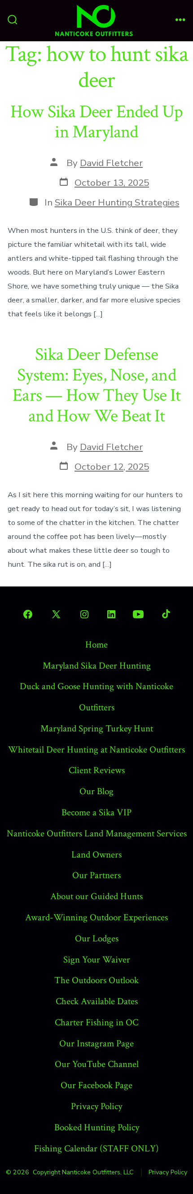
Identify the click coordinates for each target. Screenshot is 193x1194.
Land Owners (96, 854)
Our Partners (96, 875)
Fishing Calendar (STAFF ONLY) (96, 1148)
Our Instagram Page (96, 1043)
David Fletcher (111, 163)
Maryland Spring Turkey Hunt (96, 728)
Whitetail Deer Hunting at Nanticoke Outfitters (96, 750)
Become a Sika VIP (96, 812)
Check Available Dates (97, 1001)
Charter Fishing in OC (96, 1022)
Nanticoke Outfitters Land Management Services (97, 833)
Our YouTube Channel (97, 1064)
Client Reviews (97, 770)
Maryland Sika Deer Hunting (97, 666)
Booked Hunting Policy (96, 1127)
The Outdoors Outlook (96, 980)
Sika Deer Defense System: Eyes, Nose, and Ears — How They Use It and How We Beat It (96, 385)
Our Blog (96, 791)
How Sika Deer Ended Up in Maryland (96, 122)
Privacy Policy (96, 1106)
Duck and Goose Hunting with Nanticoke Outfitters (96, 696)
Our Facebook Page (96, 1085)
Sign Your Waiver (96, 959)
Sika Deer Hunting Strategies (117, 202)
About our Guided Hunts (96, 896)
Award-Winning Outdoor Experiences (96, 917)
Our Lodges (96, 938)
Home (96, 645)
